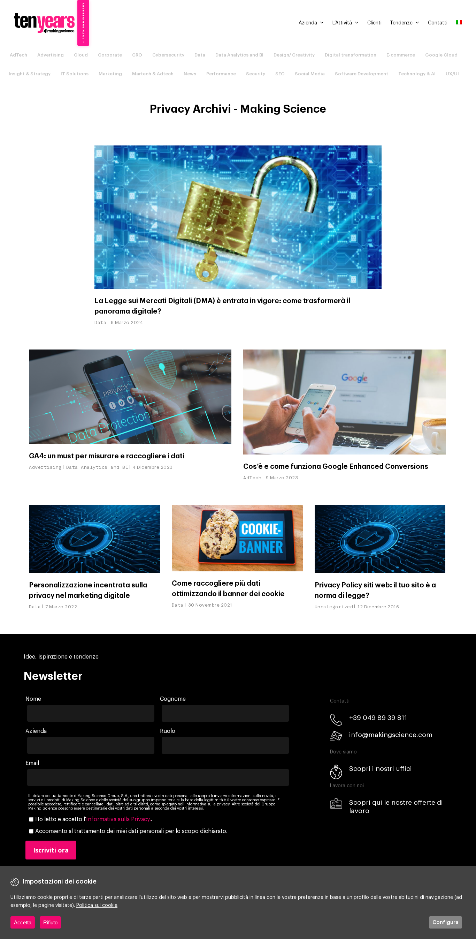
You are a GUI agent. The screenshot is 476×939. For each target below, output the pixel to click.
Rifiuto (50, 922)
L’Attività (342, 23)
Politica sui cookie (96, 905)
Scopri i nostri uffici (380, 768)
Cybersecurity (168, 55)
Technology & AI (417, 74)
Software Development (361, 74)
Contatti (437, 23)
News (190, 74)
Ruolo (167, 731)
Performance (221, 74)
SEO (280, 74)
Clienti (374, 23)
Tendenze (401, 23)
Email (32, 763)
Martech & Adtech (153, 74)
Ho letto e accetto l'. (93, 819)
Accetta (22, 922)
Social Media (310, 74)
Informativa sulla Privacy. (118, 819)
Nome (33, 699)
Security (255, 74)
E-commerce (400, 55)
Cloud (81, 55)
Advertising (50, 55)
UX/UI (452, 74)
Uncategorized (334, 607)
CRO (137, 55)
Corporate (110, 55)
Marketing (110, 74)
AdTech (18, 55)
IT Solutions (75, 74)
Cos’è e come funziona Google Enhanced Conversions (335, 466)
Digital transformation (350, 55)
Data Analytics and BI (239, 55)
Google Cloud (441, 55)
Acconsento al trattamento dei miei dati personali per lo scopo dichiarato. (131, 831)
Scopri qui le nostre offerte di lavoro (396, 806)
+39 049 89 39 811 (378, 717)
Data (199, 55)
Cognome (173, 699)
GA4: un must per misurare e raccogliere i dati (106, 456)
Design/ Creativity (294, 55)
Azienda (308, 23)
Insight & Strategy (30, 74)
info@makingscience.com (390, 734)
